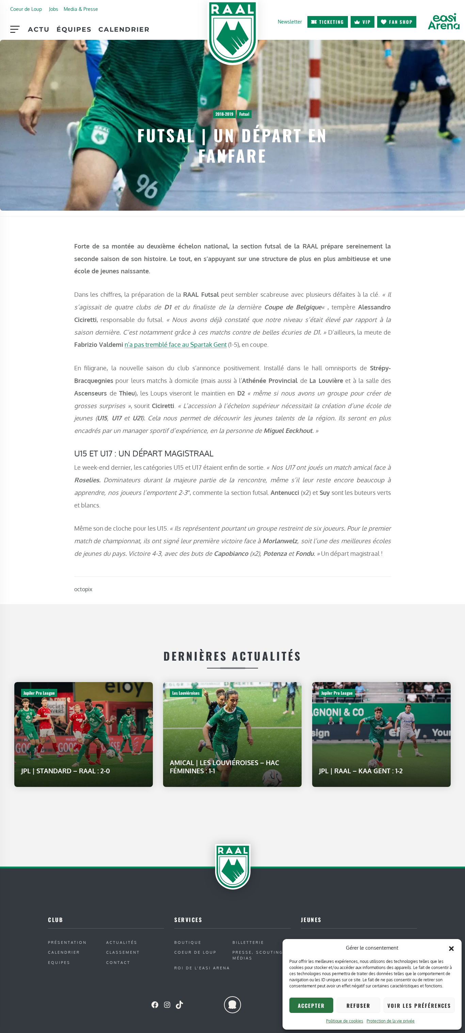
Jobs (53, 9)
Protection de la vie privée (391, 1020)
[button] (451, 948)
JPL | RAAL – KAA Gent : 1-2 (361, 771)
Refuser (358, 1005)
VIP (367, 21)
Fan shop (401, 21)
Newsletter (290, 21)
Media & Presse (81, 9)
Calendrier (124, 29)
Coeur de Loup (26, 9)
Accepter (311, 1005)
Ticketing (331, 21)
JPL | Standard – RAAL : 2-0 (65, 771)
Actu (39, 29)
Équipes (74, 29)
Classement (123, 952)
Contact (118, 962)
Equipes (59, 962)
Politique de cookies (344, 1020)
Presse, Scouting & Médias (261, 955)
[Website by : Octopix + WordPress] (232, 1004)
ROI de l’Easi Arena (202, 967)
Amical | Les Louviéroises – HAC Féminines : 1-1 (224, 767)
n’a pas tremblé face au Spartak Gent (176, 344)
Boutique (188, 942)
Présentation (67, 942)
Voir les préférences (419, 1005)
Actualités (122, 942)
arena (443, 21)
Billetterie (248, 942)
